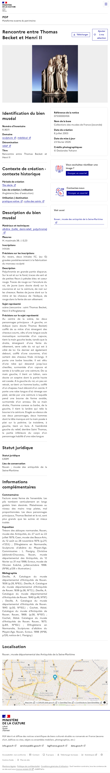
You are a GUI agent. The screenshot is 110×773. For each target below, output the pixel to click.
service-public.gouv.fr (30, 745)
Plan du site (25, 760)
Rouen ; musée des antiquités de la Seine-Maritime (78, 219)
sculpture (7, 137)
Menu (106, 4)
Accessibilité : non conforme (14, 755)
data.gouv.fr (77, 745)
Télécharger (82, 34)
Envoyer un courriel (77, 173)
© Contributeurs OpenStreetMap (86, 702)
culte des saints (32, 201)
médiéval (23, 137)
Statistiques (89, 755)
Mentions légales (9, 766)
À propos (50, 755)
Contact (36, 755)
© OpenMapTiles (64, 702)
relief (5, 146)
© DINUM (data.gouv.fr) (46, 702)
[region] (55, 683)
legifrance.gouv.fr (56, 745)
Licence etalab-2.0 (23, 769)
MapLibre (28, 702)
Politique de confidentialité (28, 766)
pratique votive (10, 201)
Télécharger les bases (69, 755)
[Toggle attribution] (104, 702)
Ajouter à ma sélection (101, 35)
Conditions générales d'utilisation (54, 766)
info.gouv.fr (8, 745)
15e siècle (7, 185)
